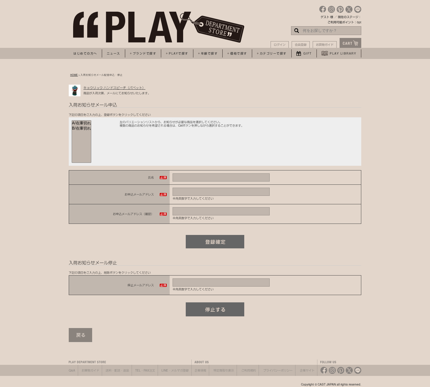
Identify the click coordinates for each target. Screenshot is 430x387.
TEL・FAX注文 (145, 370)
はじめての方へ (85, 53)
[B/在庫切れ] (81, 128)
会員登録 (301, 45)
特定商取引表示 (224, 370)
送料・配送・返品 (117, 370)
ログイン (279, 45)
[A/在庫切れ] (81, 123)
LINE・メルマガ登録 (175, 370)
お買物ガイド (324, 45)
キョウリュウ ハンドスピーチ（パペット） (114, 88)
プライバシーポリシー (278, 370)
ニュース (113, 53)
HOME (74, 74)
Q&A (72, 370)
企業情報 (200, 370)
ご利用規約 (248, 370)
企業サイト (307, 370)
